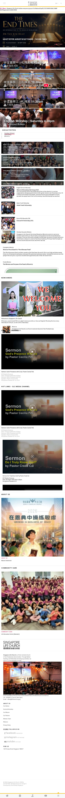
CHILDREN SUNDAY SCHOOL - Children (16, 184)
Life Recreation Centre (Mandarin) (10, 634)
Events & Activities (8, 709)
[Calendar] (20, 796)
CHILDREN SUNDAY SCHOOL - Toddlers (16, 171)
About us (14, 326)
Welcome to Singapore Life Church (11, 318)
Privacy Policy (7, 725)
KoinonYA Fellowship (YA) (23, 218)
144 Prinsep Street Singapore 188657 (13, 749)
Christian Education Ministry (24, 232)
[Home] (7, 796)
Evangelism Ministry (8, 247)
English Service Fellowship (23, 187)
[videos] (45, 796)
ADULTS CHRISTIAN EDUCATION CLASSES (17, 144)
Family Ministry (7, 262)
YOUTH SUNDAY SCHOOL (11, 157)
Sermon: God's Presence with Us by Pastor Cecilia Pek (17, 372)
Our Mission (6, 712)
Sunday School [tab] (9, 133)
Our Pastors (6, 715)
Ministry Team (5, 560)
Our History (6, 706)
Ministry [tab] (7, 136)
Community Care (6, 631)
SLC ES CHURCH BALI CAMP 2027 (16, 39)
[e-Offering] (32, 796)
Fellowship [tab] (7, 134)
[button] (55, 44)
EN (56, 3)
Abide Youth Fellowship (23, 203)
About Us (4, 558)
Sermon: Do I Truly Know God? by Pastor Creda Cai (16, 476)
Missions (5, 722)
